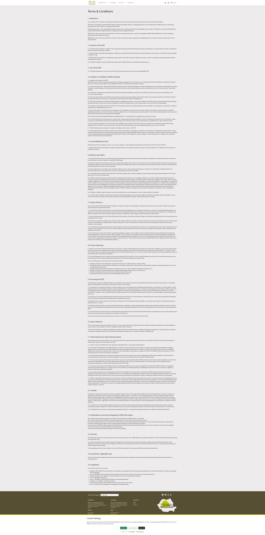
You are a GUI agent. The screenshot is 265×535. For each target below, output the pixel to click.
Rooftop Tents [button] (102, 2)
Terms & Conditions (115, 512)
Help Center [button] (130, 2)
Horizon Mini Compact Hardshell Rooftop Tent (97, 505)
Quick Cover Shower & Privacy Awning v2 (119, 505)
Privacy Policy (113, 514)
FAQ (134, 503)
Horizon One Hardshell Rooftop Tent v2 (96, 503)
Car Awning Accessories (115, 506)
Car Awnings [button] (112, 2)
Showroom (90, 514)
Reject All (141, 528)
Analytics (132, 532)
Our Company (91, 512)
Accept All (123, 528)
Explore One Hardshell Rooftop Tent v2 (96, 502)
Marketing (141, 532)
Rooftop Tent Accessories (93, 506)
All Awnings (113, 507)
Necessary (124, 532)
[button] (167, 2)
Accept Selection (132, 528)
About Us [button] (121, 2)
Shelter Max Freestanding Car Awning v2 (119, 503)
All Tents (89, 507)
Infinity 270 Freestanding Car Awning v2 (119, 502)
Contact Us (135, 505)
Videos (134, 502)
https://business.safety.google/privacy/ (104, 523)
